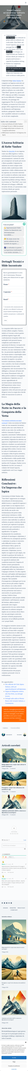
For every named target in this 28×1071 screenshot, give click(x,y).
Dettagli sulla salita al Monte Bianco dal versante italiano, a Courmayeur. (15, 701)
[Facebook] (2, 903)
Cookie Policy (14, 1069)
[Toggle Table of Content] (24, 121)
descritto (12, 151)
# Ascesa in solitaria (15, 728)
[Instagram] (6, 903)
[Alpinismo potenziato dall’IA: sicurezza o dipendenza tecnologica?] (14, 802)
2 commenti (14, 25)
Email (5, 299)
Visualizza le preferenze (14, 1066)
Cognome (7, 292)
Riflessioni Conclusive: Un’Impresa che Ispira (14, 134)
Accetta (14, 1057)
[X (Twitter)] (4, 903)
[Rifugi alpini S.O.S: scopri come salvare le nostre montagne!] (14, 756)
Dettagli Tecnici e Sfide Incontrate (12, 126)
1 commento (13, 791)
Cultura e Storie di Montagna (10, 22)
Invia (5, 320)
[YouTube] (11, 903)
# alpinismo (5, 728)
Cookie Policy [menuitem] (14, 910)
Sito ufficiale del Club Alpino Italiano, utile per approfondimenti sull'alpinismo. (15, 686)
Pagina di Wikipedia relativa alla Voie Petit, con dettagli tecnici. (14, 693)
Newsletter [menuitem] (13, 907)
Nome (5, 284)
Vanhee (18, 81)
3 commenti (12, 814)
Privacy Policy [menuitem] (21, 907)
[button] (26, 1042)
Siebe (14, 81)
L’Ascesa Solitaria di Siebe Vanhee (12, 124)
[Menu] (25, 2)
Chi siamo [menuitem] (5, 907)
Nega (14, 1061)
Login (24, 840)
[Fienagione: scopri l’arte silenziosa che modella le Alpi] (14, 779)
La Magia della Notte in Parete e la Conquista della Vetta (12, 129)
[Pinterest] (9, 903)
